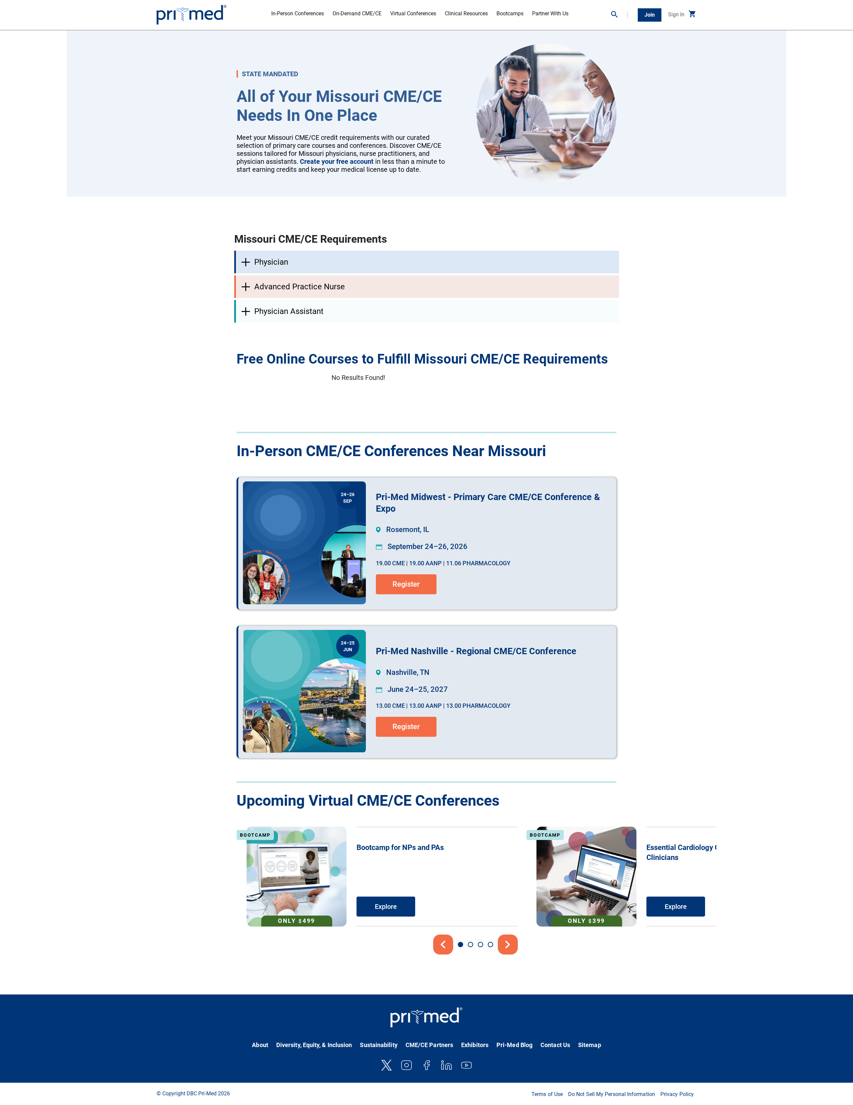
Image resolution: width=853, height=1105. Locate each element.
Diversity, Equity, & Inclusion (314, 1044)
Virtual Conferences (413, 13)
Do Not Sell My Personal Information (611, 1094)
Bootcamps (509, 13)
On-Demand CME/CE (357, 13)
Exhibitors (474, 1044)
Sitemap (589, 1044)
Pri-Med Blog (514, 1044)
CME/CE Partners (429, 1044)
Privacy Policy (677, 1094)
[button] (619, 15)
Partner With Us (550, 13)
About (260, 1044)
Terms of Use (547, 1094)
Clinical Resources (466, 13)
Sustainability (378, 1044)
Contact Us (555, 1044)
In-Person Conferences (297, 13)
